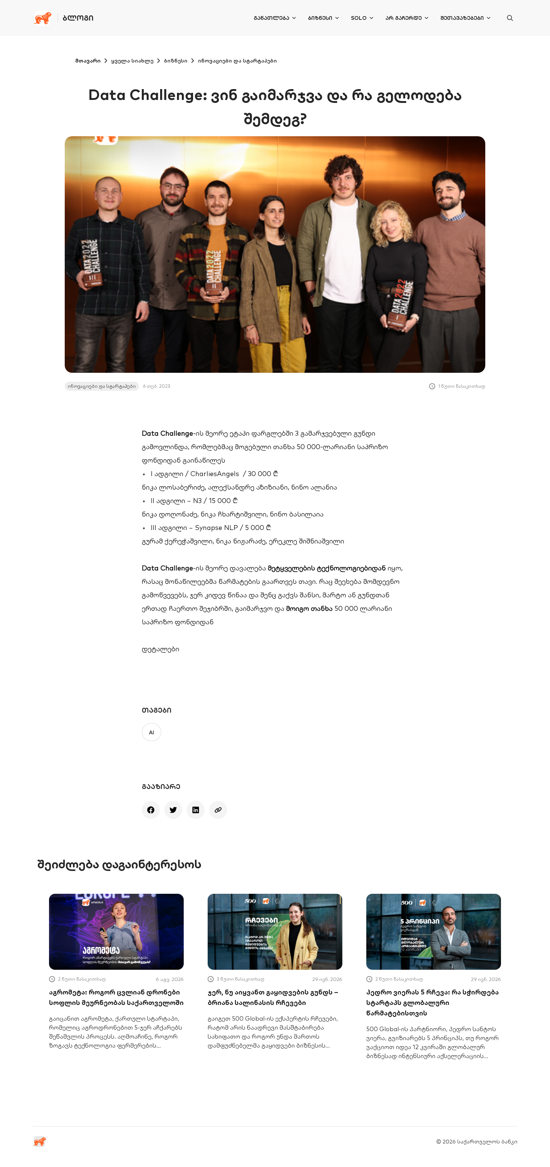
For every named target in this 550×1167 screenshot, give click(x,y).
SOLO (359, 18)
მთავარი (88, 60)
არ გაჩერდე (403, 18)
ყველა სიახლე (132, 60)
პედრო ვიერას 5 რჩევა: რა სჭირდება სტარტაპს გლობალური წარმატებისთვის (432, 1002)
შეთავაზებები (462, 18)
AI (151, 732)
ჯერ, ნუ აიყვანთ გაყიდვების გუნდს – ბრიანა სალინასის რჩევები (273, 997)
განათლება (271, 18)
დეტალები (160, 649)
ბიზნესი (320, 18)
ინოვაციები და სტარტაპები (237, 60)
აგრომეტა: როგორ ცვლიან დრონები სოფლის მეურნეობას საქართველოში (116, 997)
